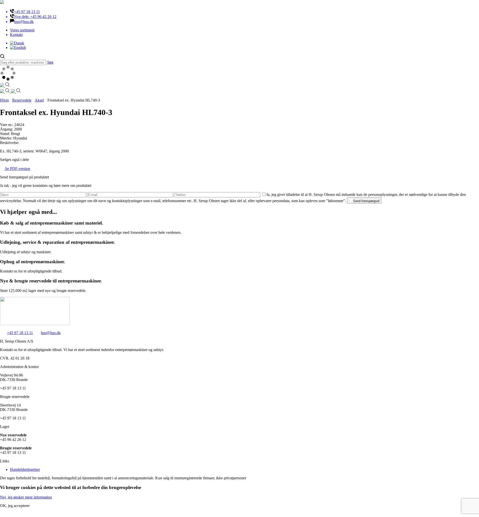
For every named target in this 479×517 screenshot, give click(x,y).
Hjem (4, 100)
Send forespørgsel (366, 201)
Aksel (39, 100)
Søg (50, 62)
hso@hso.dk (51, 333)
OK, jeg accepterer (15, 506)
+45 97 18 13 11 (20, 333)
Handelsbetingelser (25, 469)
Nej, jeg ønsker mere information (26, 497)
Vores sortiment (22, 30)
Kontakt (16, 34)
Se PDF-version (17, 168)
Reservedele (21, 100)
